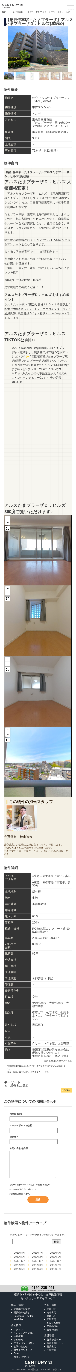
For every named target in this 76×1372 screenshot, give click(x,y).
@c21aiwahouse (22, 348)
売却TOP (51, 1309)
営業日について (22, 1357)
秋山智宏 (22, 1085)
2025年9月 (19, 1265)
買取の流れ (52, 1329)
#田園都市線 (38, 356)
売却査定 (51, 1312)
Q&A (16, 1353)
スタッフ (18, 1329)
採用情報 (18, 1339)
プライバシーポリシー (26, 1189)
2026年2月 (37, 1257)
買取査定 (51, 1319)
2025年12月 (20, 1261)
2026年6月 (55, 1252)
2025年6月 (19, 1269)
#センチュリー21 (31, 369)
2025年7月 (55, 1265)
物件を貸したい (55, 1343)
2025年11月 (38, 1261)
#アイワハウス (52, 369)
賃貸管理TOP (54, 1339)
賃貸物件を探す (22, 1312)
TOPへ (66, 1090)
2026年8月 (19, 1252)
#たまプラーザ (31, 360)
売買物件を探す (22, 1309)
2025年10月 (56, 1261)
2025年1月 (55, 1269)
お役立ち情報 (54, 1323)
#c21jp (15, 373)
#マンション (45, 364)
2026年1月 (55, 1257)
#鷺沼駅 (16, 360)
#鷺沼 (45, 360)
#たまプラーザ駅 (57, 356)
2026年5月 (19, 1257)
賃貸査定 (51, 1346)
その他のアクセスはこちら (50, 125)
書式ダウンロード (23, 1350)
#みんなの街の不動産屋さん (38, 373)
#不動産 (59, 364)
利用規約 (13, 1194)
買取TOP (51, 1316)
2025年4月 (37, 1269)
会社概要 (18, 1336)
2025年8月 (37, 1265)
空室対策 (51, 1350)
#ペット (54, 360)
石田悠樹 (10, 1085)
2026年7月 (37, 1252)
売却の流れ (52, 1326)
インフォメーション (24, 1332)
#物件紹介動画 (27, 364)
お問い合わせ (21, 1346)
